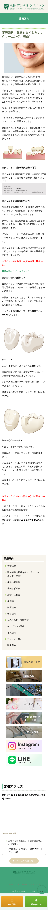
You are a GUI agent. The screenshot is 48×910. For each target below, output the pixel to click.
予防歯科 (11, 613)
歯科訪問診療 (13, 582)
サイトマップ (34, 884)
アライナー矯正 (14, 639)
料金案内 (11, 645)
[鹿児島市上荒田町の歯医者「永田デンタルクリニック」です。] (24, 6)
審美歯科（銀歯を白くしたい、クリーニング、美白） (25, 574)
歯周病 (10, 601)
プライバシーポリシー (17, 884)
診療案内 (9, 558)
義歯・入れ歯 (13, 594)
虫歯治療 (11, 566)
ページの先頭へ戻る (25, 861)
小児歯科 (11, 632)
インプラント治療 (15, 626)
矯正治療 (11, 607)
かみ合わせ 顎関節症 (18, 620)
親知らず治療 (13, 588)
